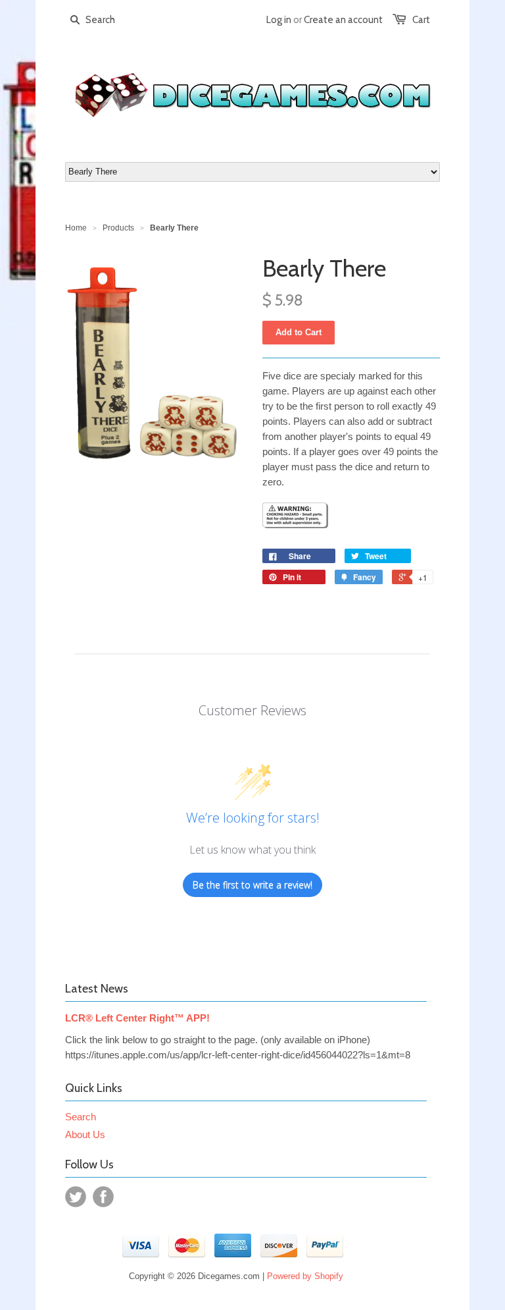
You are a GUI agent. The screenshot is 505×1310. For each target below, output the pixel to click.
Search (80, 1116)
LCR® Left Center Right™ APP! (137, 1017)
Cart (421, 20)
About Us (85, 1134)
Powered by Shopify (305, 1276)
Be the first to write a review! (252, 885)
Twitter (75, 1196)
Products (118, 227)
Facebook (103, 1196)
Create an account (343, 20)
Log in (278, 20)
